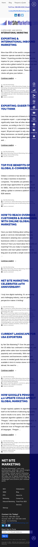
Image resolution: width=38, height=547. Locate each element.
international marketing (7, 317)
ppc (28, 94)
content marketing (8, 313)
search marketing (25, 320)
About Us (33, 121)
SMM (34, 97)
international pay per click (8, 94)
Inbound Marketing (19, 153)
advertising (6, 91)
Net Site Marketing (8, 84)
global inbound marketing (17, 91)
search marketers (14, 320)
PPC (34, 103)
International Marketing (14, 88)
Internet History (25, 310)
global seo (7, 92)
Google (24, 86)
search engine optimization (24, 447)
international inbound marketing (20, 92)
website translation (14, 323)
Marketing (34, 92)
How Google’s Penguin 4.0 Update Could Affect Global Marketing (18, 398)
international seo (21, 94)
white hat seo (24, 323)
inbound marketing (28, 316)
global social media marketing (9, 316)
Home (34, 138)
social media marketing (21, 322)
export (5, 383)
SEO (34, 86)
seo (13, 322)
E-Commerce (7, 86)
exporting (10, 383)
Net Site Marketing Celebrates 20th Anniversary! (15, 283)
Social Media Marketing (11, 381)
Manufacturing (5, 89)
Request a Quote (20, 2)
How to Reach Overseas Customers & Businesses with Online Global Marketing (19, 219)
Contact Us (34, 132)
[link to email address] (19, 11)
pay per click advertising (14, 319)
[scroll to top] (34, 538)
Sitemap (5, 508)
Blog (34, 127)
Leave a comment (8, 97)
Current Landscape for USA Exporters (18, 335)
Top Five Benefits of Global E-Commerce (15, 167)
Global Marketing (17, 86)
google (21, 316)
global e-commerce (19, 383)
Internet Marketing (26, 88)
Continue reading (8, 78)
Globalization (34, 109)
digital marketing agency (21, 313)
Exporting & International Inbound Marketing (18, 41)
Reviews (34, 115)
